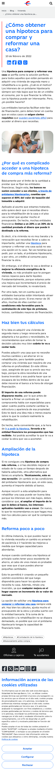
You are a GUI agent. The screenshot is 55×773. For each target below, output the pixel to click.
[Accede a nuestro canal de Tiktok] (34, 668)
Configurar (27, 756)
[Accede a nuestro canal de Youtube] (22, 668)
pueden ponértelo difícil (33, 117)
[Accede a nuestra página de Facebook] (4, 668)
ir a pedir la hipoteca (17, 428)
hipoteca (36, 243)
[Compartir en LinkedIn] (9, 62)
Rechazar (27, 765)
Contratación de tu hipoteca (30, 637)
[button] (51, 3)
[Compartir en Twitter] (19, 62)
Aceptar (27, 748)
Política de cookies (10, 739)
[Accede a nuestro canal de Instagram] (28, 668)
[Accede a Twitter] (10, 668)
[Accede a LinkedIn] (16, 668)
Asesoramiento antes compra (16, 641)
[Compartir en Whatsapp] (25, 62)
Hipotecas (8, 637)
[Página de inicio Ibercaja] (27, 3)
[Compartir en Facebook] (14, 62)
